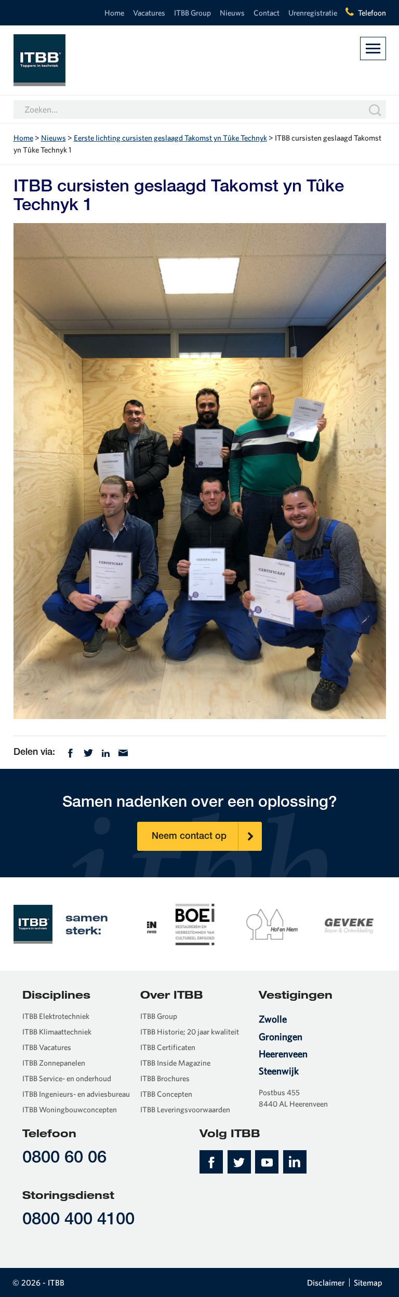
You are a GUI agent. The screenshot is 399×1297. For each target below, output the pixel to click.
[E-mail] (123, 751)
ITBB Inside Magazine (175, 1062)
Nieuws (232, 12)
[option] (185, 923)
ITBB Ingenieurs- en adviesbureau (76, 1093)
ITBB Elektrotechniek (55, 1016)
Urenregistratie (312, 12)
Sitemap (368, 1282)
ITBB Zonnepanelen (53, 1062)
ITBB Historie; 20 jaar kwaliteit (189, 1031)
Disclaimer (326, 1282)
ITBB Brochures (165, 1078)
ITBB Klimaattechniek (56, 1031)
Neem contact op (189, 836)
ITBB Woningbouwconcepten (69, 1109)
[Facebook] (70, 751)
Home (114, 12)
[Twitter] (88, 751)
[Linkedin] (106, 751)
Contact (267, 12)
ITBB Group (192, 12)
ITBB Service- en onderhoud (66, 1078)
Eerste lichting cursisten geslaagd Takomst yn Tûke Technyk (170, 137)
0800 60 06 (64, 1158)
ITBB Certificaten (167, 1047)
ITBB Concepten (166, 1093)
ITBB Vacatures (46, 1047)
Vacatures (149, 12)
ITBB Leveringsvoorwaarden (185, 1109)
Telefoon (372, 12)
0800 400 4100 (78, 1220)
